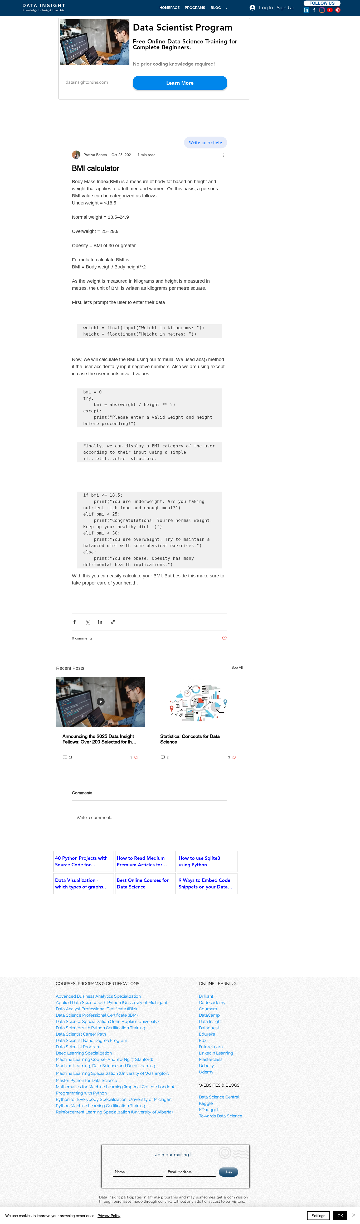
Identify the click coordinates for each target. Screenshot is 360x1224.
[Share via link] (113, 622)
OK (340, 1215)
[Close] (354, 1215)
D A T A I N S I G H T (43, 5)
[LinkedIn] (306, 10)
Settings (318, 1215)
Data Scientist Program (182, 27)
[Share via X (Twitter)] (87, 622)
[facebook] (314, 10)
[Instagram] (322, 10)
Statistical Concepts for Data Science (190, 739)
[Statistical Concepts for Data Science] (198, 702)
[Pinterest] (337, 10)
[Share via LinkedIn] (100, 622)
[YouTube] (330, 10)
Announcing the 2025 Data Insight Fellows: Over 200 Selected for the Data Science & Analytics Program (98, 739)
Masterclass (210, 1059)
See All (237, 667)
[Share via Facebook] (74, 622)
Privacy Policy (109, 1215)
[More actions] (224, 155)
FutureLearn (211, 1046)
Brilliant (206, 996)
